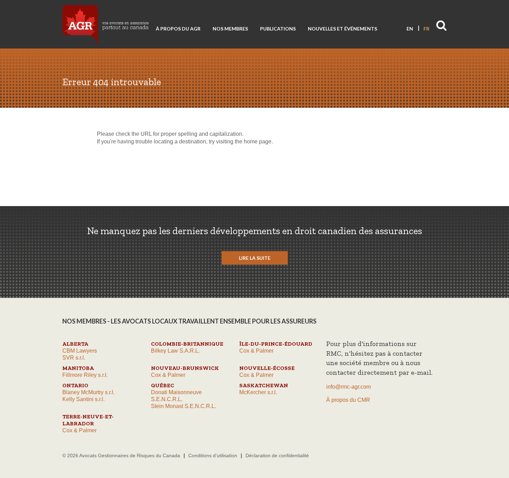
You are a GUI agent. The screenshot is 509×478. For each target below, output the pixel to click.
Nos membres (230, 29)
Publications (278, 29)
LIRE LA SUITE (254, 258)
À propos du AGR (178, 29)
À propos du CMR (348, 400)
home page (257, 141)
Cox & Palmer (256, 351)
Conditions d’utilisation (212, 455)
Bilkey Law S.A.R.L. (175, 351)
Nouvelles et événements (342, 29)
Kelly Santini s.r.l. (83, 399)
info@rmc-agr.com (348, 387)
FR (426, 29)
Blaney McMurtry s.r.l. (88, 392)
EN (410, 29)
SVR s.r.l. (73, 358)
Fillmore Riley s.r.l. (85, 375)
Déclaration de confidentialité (277, 455)
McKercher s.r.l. (258, 392)
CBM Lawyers (79, 351)
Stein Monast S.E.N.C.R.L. (183, 406)
